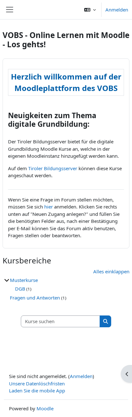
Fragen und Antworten (35, 297)
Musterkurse (24, 280)
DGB (20, 288)
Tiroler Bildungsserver (52, 168)
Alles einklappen (111, 271)
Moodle (45, 408)
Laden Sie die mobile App (37, 390)
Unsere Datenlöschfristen (37, 383)
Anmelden (116, 9)
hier (48, 206)
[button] (90, 9)
